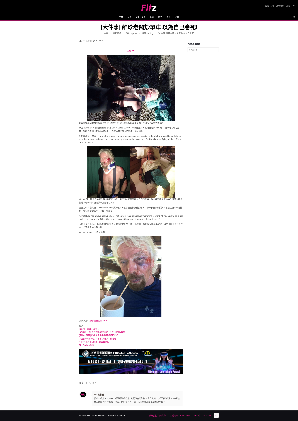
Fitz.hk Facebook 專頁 (89, 329)
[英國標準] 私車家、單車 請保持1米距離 (97, 338)
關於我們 (163, 415)
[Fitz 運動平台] (149, 6)
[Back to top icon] (216, 415)
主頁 (106, 33)
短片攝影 (280, 6)
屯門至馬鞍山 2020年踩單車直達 (94, 342)
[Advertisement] (203, 90)
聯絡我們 (269, 6)
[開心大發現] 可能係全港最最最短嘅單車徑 (98, 335)
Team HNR (185, 415)
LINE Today (206, 415)
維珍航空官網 (96, 320)
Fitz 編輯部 (87, 40)
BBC (106, 320)
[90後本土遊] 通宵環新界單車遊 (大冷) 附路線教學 (102, 332)
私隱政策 (173, 415)
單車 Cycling (147, 33)
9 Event (195, 415)
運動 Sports (131, 33)
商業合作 (290, 6)
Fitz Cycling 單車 (86, 345)
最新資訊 (117, 33)
